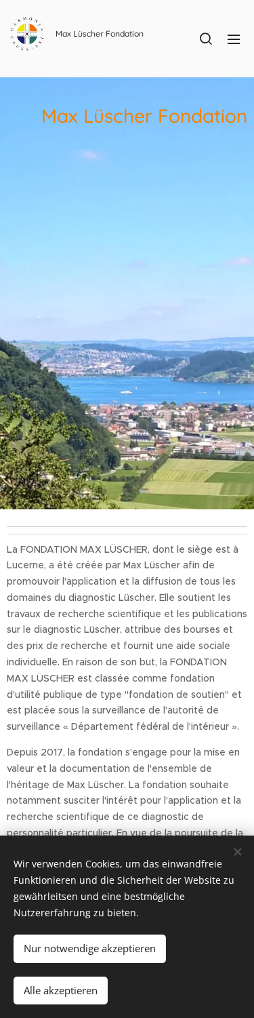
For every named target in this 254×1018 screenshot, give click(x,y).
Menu (233, 38)
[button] (206, 39)
